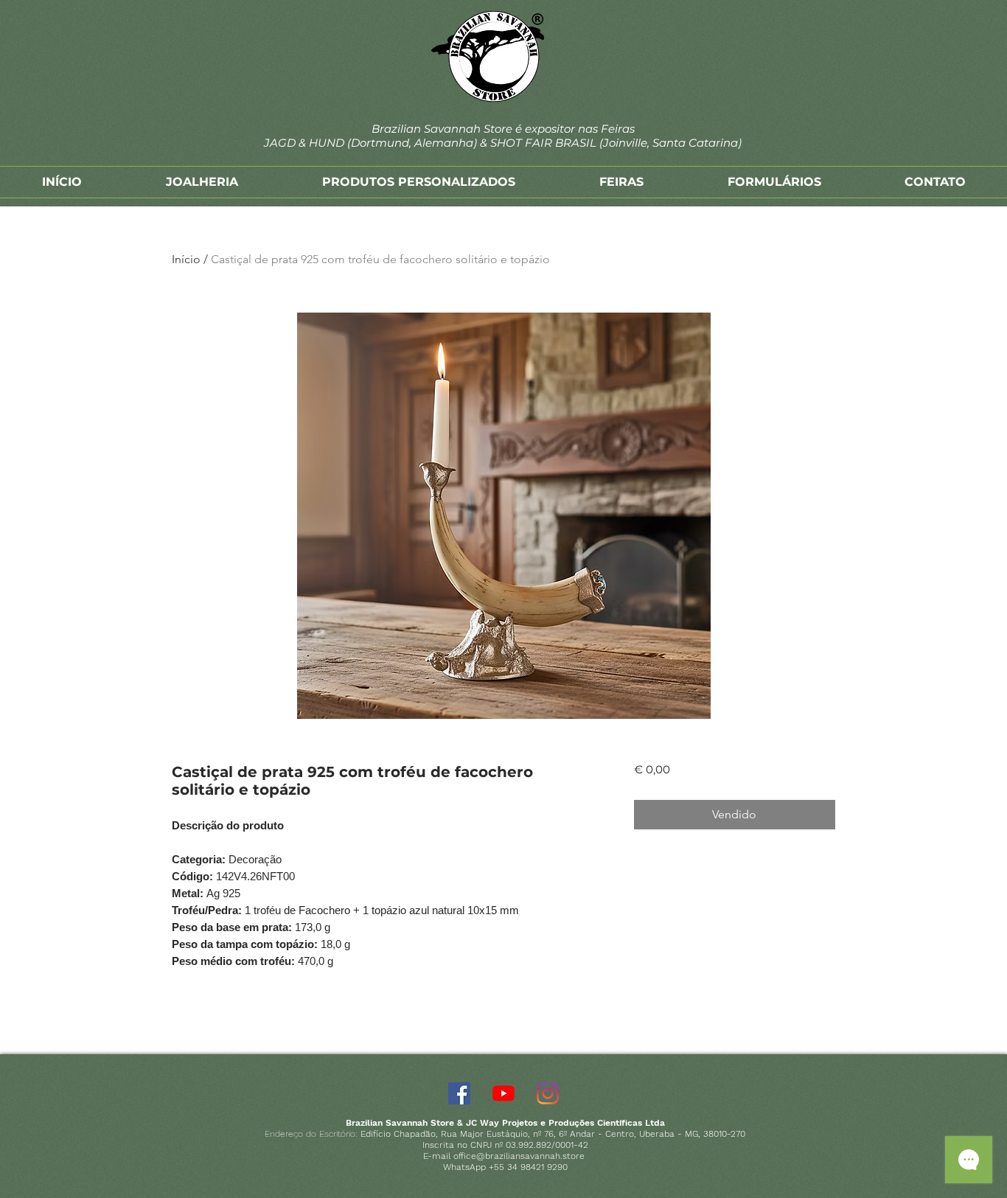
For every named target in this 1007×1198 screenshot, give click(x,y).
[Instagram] (548, 1093)
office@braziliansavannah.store (519, 1156)
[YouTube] (503, 1093)
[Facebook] (459, 1093)
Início (186, 259)
